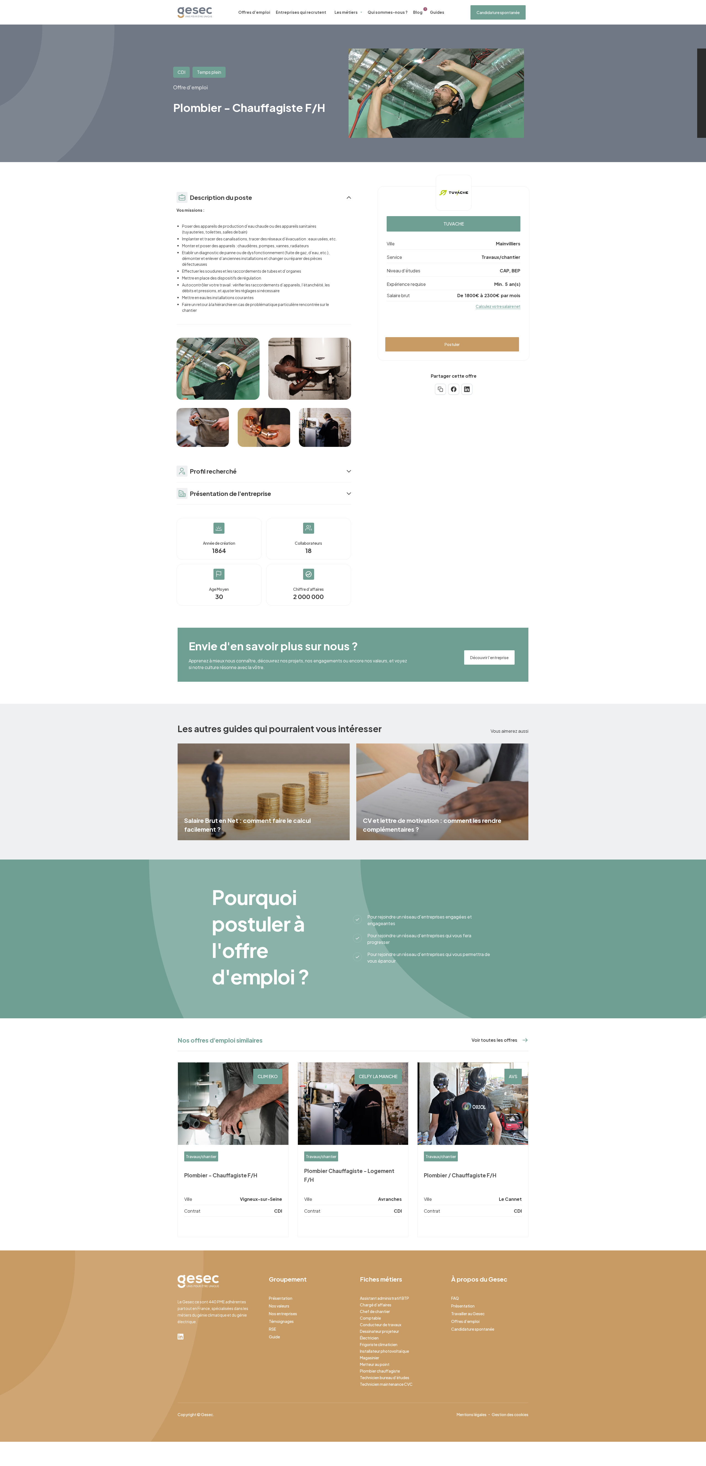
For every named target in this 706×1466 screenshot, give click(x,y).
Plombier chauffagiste (380, 1370)
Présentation (280, 1298)
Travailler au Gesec (468, 1313)
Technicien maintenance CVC (386, 1384)
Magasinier (369, 1357)
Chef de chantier (375, 1311)
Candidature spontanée (498, 12)
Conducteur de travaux (380, 1324)
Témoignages (281, 1321)
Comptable (370, 1317)
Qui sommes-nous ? (388, 12)
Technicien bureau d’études (384, 1377)
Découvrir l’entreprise (489, 657)
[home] (195, 12)
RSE (272, 1329)
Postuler (452, 344)
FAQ (455, 1298)
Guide (274, 1336)
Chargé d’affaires (375, 1304)
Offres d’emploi (254, 12)
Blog (417, 12)
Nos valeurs (279, 1305)
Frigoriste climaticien (378, 1344)
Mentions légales (471, 1414)
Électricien (369, 1337)
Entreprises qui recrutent (301, 12)
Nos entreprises (283, 1313)
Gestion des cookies (510, 1414)
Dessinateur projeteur (379, 1331)
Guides (437, 12)
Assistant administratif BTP (384, 1298)
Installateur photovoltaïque (384, 1351)
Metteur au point (374, 1364)
